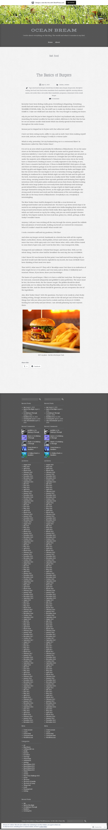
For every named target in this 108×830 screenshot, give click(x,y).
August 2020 (27, 583)
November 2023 (28, 520)
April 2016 (27, 672)
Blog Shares (27, 747)
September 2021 (28, 562)
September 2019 (28, 598)
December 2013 (28, 720)
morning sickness (77, 90)
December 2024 (28, 495)
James (29, 436)
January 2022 (28, 554)
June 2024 (26, 506)
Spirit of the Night (29, 409)
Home (50, 42)
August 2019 (27, 600)
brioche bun (49, 88)
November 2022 (28, 537)
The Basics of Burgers (54, 75)
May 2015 (27, 693)
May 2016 (27, 670)
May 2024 (27, 508)
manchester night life (64, 90)
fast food (33, 90)
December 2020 (28, 575)
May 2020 (27, 585)
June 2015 (26, 691)
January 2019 (28, 611)
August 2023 (27, 524)
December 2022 (28, 535)
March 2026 (27, 470)
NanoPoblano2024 (29, 768)
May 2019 (27, 606)
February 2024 (28, 514)
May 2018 (27, 625)
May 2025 (27, 487)
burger (65, 88)
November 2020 (28, 577)
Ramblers (26, 417)
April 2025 (27, 489)
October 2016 (28, 661)
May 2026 (27, 466)
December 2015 (28, 680)
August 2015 (27, 688)
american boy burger (38, 88)
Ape (25, 407)
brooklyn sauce (58, 88)
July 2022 (26, 545)
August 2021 (27, 564)
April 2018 (27, 627)
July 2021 (26, 566)
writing (26, 791)
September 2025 (28, 482)
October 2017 (28, 638)
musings (26, 762)
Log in (25, 732)
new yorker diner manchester (50, 93)
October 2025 (28, 480)
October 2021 (28, 560)
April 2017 (27, 649)
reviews (66, 84)
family (26, 751)
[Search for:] (30, 399)
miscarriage (27, 758)
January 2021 (28, 573)
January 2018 (28, 632)
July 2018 (26, 621)
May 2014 (27, 710)
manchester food (53, 90)
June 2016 (26, 669)
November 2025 (28, 478)
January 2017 (28, 655)
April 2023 (27, 529)
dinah (29, 441)
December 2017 (28, 634)
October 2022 (28, 539)
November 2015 (28, 682)
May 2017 (27, 648)
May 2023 (27, 527)
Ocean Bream (54, 30)
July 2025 (26, 484)
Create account (28, 730)
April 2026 (27, 468)
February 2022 (28, 552)
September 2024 (28, 501)
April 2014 (27, 712)
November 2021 (28, 558)
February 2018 (28, 630)
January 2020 (28, 592)
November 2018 (28, 613)
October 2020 (28, 579)
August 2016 (27, 665)
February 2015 (28, 699)
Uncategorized (28, 789)
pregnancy (63, 93)
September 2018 (28, 617)
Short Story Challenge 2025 (32, 776)
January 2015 (28, 701)
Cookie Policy (43, 826)
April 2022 (27, 548)
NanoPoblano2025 (29, 770)
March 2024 (27, 512)
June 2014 (26, 709)
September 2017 (28, 640)
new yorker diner (35, 93)
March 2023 (27, 531)
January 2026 (28, 474)
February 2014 (28, 716)
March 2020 (27, 588)
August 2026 (27, 464)
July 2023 (26, 525)
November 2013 (28, 722)
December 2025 (28, 476)
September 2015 (28, 686)
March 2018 (27, 628)
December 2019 (28, 594)
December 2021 (28, 556)
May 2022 (27, 546)
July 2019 (26, 602)
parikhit (30, 430)
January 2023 (28, 533)
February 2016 (28, 676)
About (57, 42)
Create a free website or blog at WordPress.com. (36, 821)
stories (25, 777)
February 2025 (28, 491)
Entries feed (27, 733)
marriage (26, 756)
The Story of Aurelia (30, 781)
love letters (27, 755)
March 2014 (27, 714)
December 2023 (28, 518)
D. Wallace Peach (33, 453)
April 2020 (27, 587)
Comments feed (28, 735)
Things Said (27, 785)
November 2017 (28, 636)
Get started (71, 2)
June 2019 (26, 604)
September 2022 (28, 541)
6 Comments (55, 98)
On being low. (28, 419)
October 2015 (28, 684)
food (37, 90)
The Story (26, 779)
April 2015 (27, 695)
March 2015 (27, 697)
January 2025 (28, 493)
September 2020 (28, 581)
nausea (27, 93)
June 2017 (26, 646)
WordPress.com (28, 737)
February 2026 (28, 472)
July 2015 (26, 689)
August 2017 (27, 642)
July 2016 (26, 667)
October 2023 (28, 522)
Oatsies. (61, 84)
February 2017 (28, 653)
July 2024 (26, 505)
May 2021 (27, 569)
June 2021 (26, 567)
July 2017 (26, 644)
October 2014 (28, 705)
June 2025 (26, 485)
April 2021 (27, 571)
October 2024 (28, 499)
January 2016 (28, 678)
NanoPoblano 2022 (29, 764)
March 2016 (27, 674)
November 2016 (28, 659)
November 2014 (28, 703)
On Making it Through (30, 413)
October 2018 (28, 615)
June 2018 (26, 623)
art (24, 745)
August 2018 (27, 619)
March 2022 (27, 550)
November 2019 (28, 596)
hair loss (26, 753)
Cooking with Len (29, 749)
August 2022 (27, 543)
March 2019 (27, 607)
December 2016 (28, 657)
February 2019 (28, 609)
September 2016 (28, 663)
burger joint (71, 88)
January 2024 (28, 516)
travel (25, 787)
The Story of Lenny (29, 783)
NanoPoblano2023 (29, 766)
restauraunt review (72, 93)
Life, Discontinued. (29, 420)
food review (43, 90)
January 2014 (28, 718)
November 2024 (28, 497)
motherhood (27, 760)
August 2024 (27, 503)
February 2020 (28, 590)
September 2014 (28, 707)
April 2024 (27, 510)
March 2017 (27, 651)
